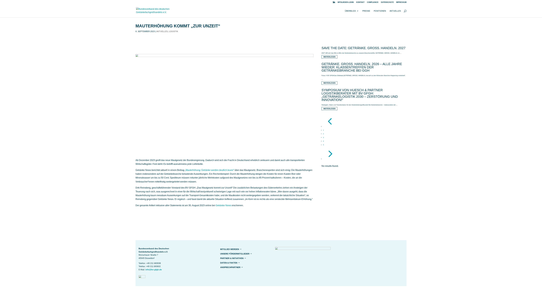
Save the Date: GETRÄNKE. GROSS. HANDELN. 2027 (364, 48)
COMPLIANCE (372, 2)
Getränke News (223, 205)
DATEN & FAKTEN (228, 263)
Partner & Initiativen (231, 258)
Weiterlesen (329, 57)
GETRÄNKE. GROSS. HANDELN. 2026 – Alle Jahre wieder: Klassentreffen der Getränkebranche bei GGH (362, 67)
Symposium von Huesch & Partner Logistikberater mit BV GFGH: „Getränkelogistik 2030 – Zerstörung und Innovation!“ (360, 95)
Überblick (350, 11)
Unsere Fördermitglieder (234, 254)
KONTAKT (360, 2)
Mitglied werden (229, 249)
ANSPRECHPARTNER (230, 267)
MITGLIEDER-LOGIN (346, 2)
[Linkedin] (334, 3)
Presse (366, 11)
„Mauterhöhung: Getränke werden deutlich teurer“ (209, 170)
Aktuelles (395, 11)
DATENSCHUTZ (387, 2)
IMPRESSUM (401, 2)
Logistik (173, 31)
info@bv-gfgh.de (153, 269)
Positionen (380, 11)
